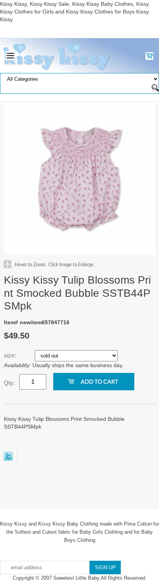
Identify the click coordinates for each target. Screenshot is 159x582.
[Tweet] (8, 459)
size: (10, 355)
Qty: (9, 382)
